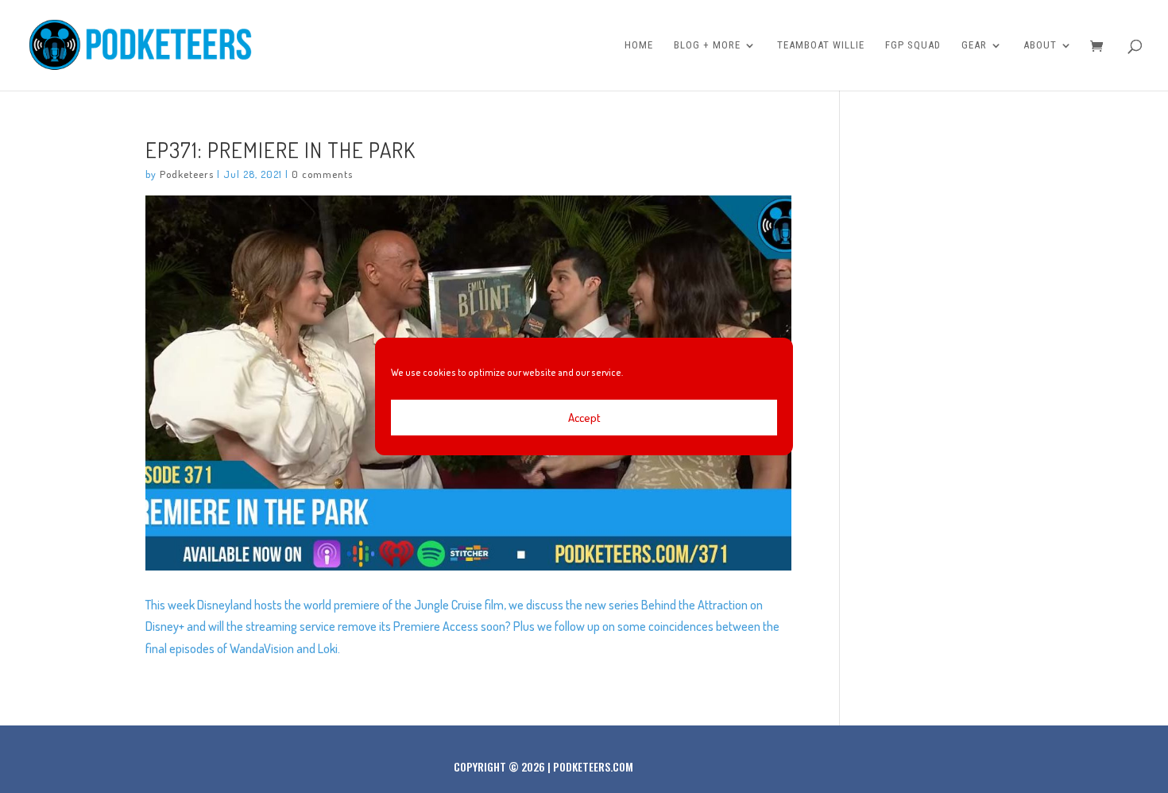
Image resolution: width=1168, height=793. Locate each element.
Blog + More (707, 45)
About (1040, 45)
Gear (974, 45)
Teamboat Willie (820, 45)
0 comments (322, 174)
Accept (584, 417)
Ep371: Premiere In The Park (280, 149)
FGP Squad (913, 45)
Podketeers (187, 174)
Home (639, 45)
